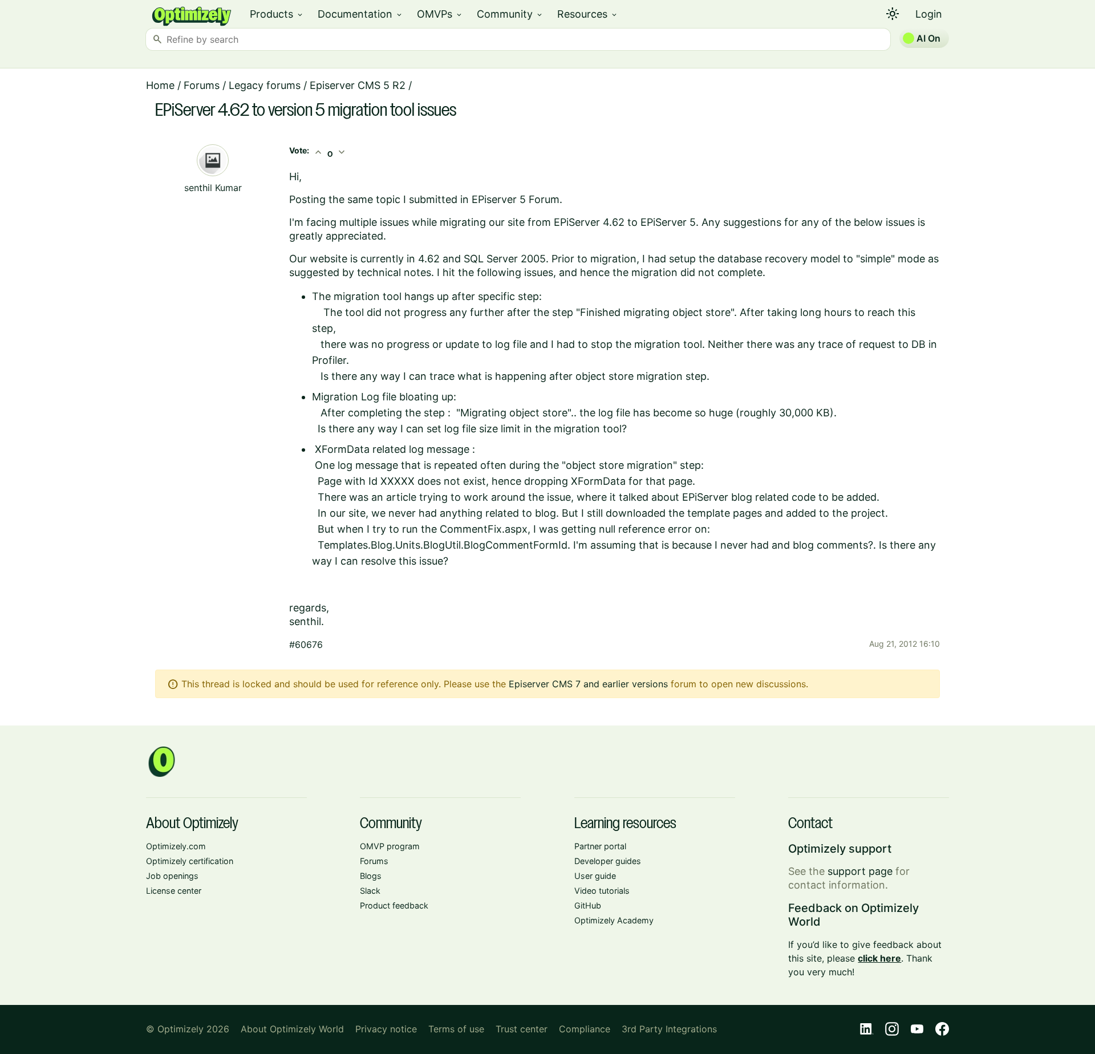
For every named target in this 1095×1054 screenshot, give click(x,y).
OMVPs (440, 14)
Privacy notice (386, 1029)
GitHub (587, 905)
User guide (595, 876)
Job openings (172, 876)
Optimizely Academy (614, 920)
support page (860, 871)
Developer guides (607, 861)
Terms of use (456, 1029)
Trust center (522, 1029)
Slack (370, 890)
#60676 (306, 644)
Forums (202, 85)
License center (173, 890)
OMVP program (390, 846)
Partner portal (600, 846)
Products (277, 14)
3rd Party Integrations (669, 1029)
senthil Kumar (213, 187)
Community (510, 14)
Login (928, 14)
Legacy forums (265, 85)
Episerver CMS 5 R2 (357, 85)
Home (160, 85)
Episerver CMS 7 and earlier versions (588, 684)
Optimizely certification (189, 861)
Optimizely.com (176, 846)
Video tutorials (602, 890)
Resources (587, 14)
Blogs (371, 876)
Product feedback (394, 905)
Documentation (360, 14)
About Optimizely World (292, 1029)
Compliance (584, 1029)
